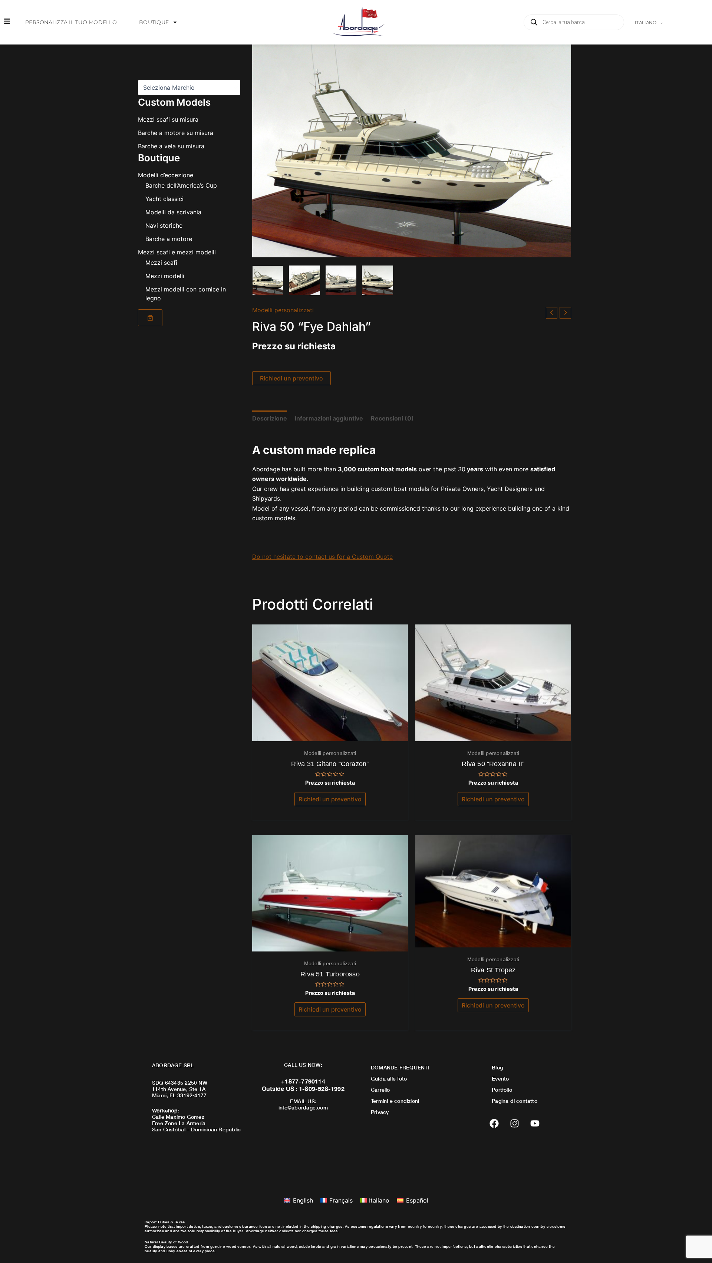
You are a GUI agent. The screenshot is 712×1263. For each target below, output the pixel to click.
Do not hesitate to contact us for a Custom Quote (322, 556)
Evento (500, 1078)
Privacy (380, 1112)
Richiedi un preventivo (291, 378)
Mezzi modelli (164, 276)
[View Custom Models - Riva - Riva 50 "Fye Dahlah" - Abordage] (267, 280)
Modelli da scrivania (173, 212)
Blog (497, 1067)
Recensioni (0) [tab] (392, 418)
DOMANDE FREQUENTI (400, 1067)
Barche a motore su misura (175, 132)
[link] (150, 317)
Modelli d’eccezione (165, 175)
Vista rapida (330, 734)
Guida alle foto (389, 1078)
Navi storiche (163, 225)
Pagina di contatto (514, 1101)
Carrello (380, 1089)
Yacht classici (164, 198)
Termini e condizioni (395, 1101)
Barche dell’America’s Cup (181, 185)
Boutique (154, 22)
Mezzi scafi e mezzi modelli (177, 252)
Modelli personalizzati (283, 310)
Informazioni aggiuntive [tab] (329, 418)
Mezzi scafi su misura (168, 119)
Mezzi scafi (161, 262)
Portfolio (502, 1089)
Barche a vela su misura (171, 146)
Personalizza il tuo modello (71, 22)
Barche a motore (168, 239)
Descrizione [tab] (269, 418)
